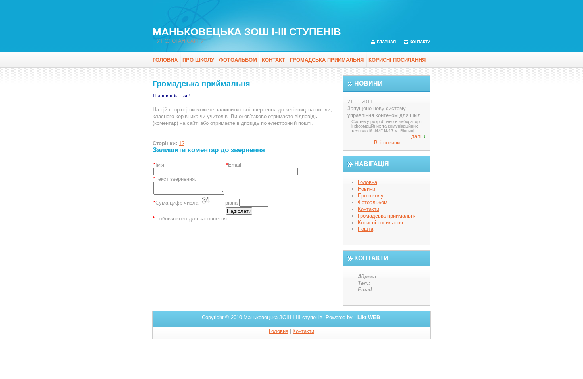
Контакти (420, 42)
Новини (366, 189)
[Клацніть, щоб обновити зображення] (212, 201)
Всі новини (387, 142)
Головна (165, 60)
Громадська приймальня (327, 60)
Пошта (365, 229)
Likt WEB (368, 317)
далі (416, 136)
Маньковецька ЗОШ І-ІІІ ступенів (247, 32)
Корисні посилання (397, 60)
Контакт (273, 60)
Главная (386, 42)
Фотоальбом (238, 60)
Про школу (198, 60)
